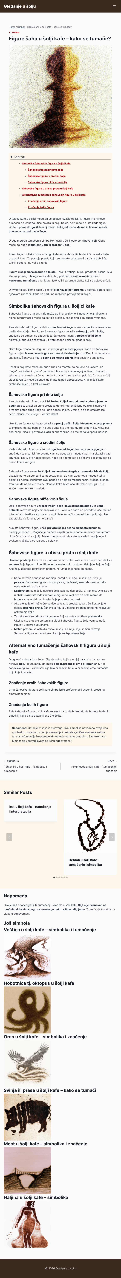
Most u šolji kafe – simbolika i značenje (45, 1143)
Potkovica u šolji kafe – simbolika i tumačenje (25, 766)
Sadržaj (19, 157)
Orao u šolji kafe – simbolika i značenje (45, 1036)
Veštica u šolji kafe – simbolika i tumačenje (50, 929)
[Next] (112, 837)
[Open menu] (114, 6)
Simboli (16, 32)
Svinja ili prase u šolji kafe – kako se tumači (50, 1090)
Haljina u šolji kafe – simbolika (36, 1197)
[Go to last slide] (9, 837)
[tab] (54, 877)
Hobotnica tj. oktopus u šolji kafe (39, 983)
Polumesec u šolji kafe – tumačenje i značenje (94, 766)
